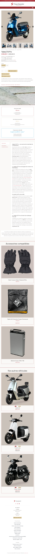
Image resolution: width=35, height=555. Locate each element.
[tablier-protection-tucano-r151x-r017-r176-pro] (17, 285)
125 (15, 49)
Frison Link (17, 448)
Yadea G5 (17, 408)
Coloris (2, 63)
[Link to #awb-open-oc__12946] (32, 7)
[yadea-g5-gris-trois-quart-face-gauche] (17, 373)
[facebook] (15, 503)
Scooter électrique (11, 49)
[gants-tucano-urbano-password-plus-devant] (17, 246)
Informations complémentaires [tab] (5, 146)
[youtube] (19, 503)
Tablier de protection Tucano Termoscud (17, 319)
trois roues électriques (17, 185)
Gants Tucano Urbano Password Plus (17, 280)
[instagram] (17, 503)
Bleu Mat (3, 65)
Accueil (2, 49)
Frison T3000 (17, 489)
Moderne (18, 84)
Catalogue (6, 49)
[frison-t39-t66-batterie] (17, 326)
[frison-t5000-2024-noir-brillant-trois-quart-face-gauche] (17, 454)
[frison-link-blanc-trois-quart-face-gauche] (17, 413)
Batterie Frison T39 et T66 (17, 360)
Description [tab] (4, 143)
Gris (7, 65)
